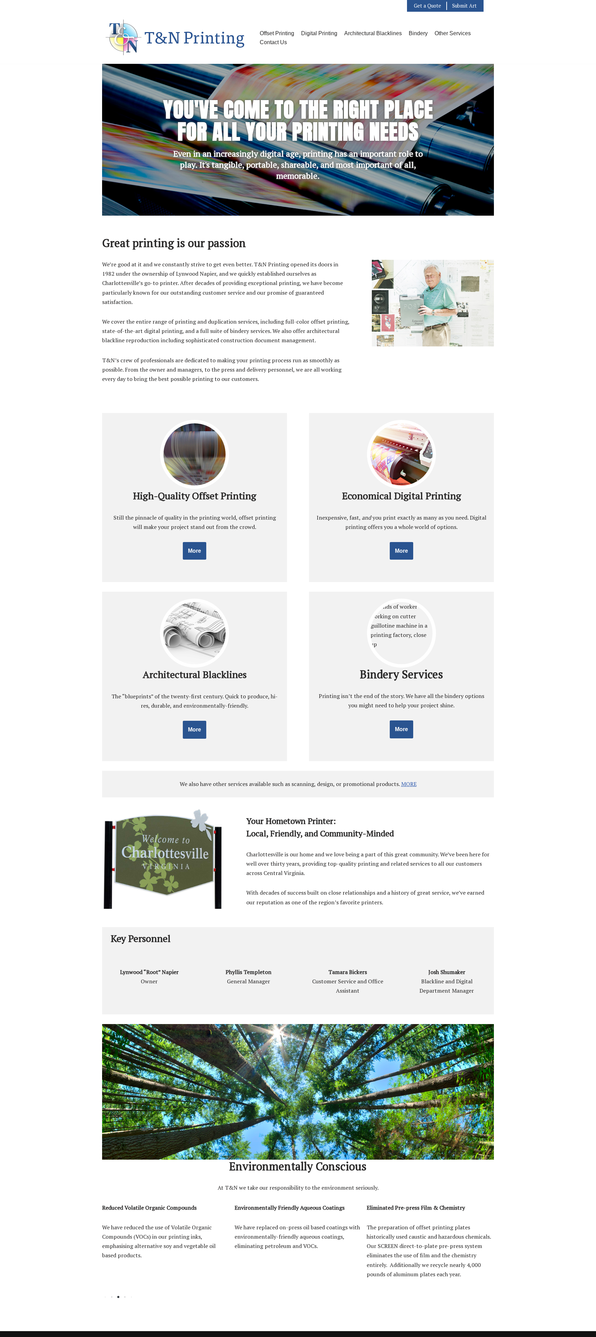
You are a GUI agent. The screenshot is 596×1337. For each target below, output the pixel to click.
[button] (111, 1297)
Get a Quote (427, 5)
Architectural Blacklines (373, 33)
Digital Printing (319, 33)
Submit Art (464, 5)
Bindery (418, 33)
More (194, 551)
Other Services (453, 33)
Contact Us (273, 42)
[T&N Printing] (175, 38)
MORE (409, 784)
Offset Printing (277, 33)
